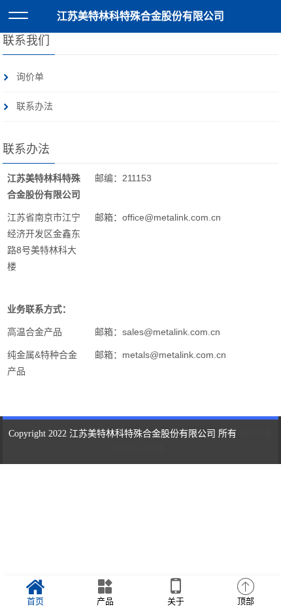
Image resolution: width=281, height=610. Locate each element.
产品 (105, 601)
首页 (35, 601)
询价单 (30, 77)
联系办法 (34, 106)
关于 (175, 601)
